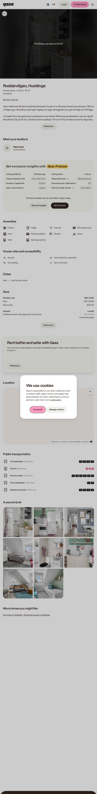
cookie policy (55, 400)
